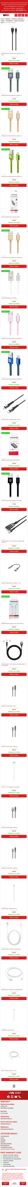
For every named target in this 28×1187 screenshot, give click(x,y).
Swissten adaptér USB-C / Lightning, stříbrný (10, 217)
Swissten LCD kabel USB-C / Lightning (9, 746)
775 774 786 (4, 1113)
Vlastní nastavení (14, 1183)
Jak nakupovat (5, 1136)
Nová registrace (5, 1145)
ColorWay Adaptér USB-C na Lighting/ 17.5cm (11, 583)
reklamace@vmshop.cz (7, 1129)
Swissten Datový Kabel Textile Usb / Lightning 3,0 (11, 500)
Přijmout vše (23, 1183)
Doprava (3, 1141)
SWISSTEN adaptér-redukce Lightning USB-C (10, 460)
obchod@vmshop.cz (6, 1118)
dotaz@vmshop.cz (6, 1124)
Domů (2, 19)
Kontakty (3, 1140)
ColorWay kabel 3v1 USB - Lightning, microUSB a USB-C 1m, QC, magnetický (13, 665)
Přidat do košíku (14, 63)
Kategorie (7, 19)
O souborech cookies (6, 1147)
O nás (2, 1138)
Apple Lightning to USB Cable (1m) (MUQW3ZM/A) (12, 989)
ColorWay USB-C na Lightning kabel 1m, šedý (10, 419)
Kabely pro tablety (19, 20)
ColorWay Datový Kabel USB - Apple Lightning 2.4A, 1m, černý (13, 54)
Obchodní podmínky (6, 1143)
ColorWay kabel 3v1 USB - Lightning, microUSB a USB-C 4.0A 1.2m (12, 542)
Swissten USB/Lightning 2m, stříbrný (9, 298)
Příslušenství (9, 20)
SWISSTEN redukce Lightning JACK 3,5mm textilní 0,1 (12, 623)
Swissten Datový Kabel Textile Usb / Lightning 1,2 (11, 135)
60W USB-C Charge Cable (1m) (7, 1030)
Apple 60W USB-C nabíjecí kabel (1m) (9, 908)
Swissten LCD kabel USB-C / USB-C (8, 706)
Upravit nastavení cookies (8, 1149)
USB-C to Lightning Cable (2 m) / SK (8, 1070)
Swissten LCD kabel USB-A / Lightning (9, 827)
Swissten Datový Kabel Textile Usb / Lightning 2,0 (11, 257)
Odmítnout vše (5, 1183)
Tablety (3, 20)
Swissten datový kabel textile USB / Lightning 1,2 (11, 95)
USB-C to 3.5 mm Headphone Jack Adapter (10, 787)
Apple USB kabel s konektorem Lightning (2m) (11, 949)
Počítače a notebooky (17, 19)
